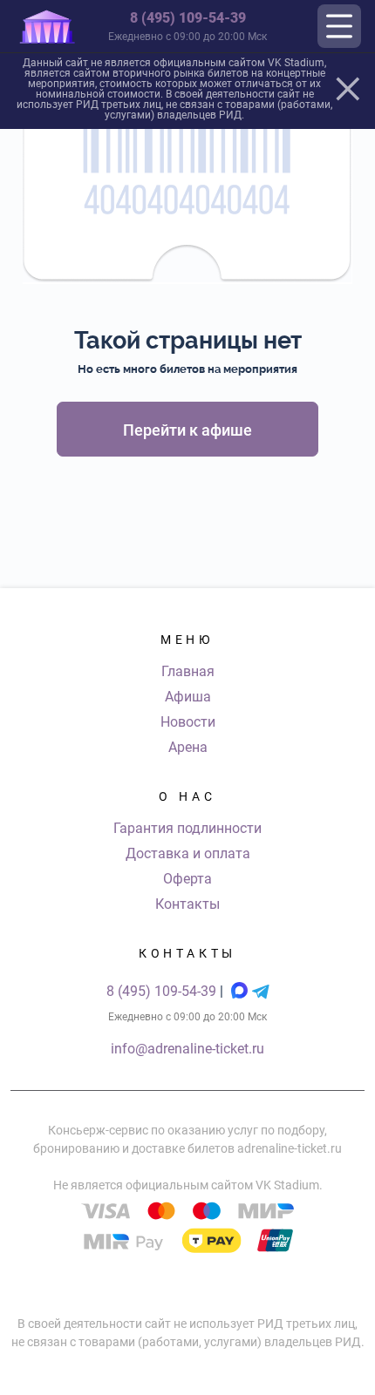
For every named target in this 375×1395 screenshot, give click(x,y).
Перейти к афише (187, 430)
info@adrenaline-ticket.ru (187, 1048)
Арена (188, 747)
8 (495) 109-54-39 (188, 18)
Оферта (187, 878)
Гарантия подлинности (187, 828)
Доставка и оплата (188, 853)
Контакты (187, 904)
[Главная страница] (47, 26)
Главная (188, 671)
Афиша (188, 696)
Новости (187, 722)
